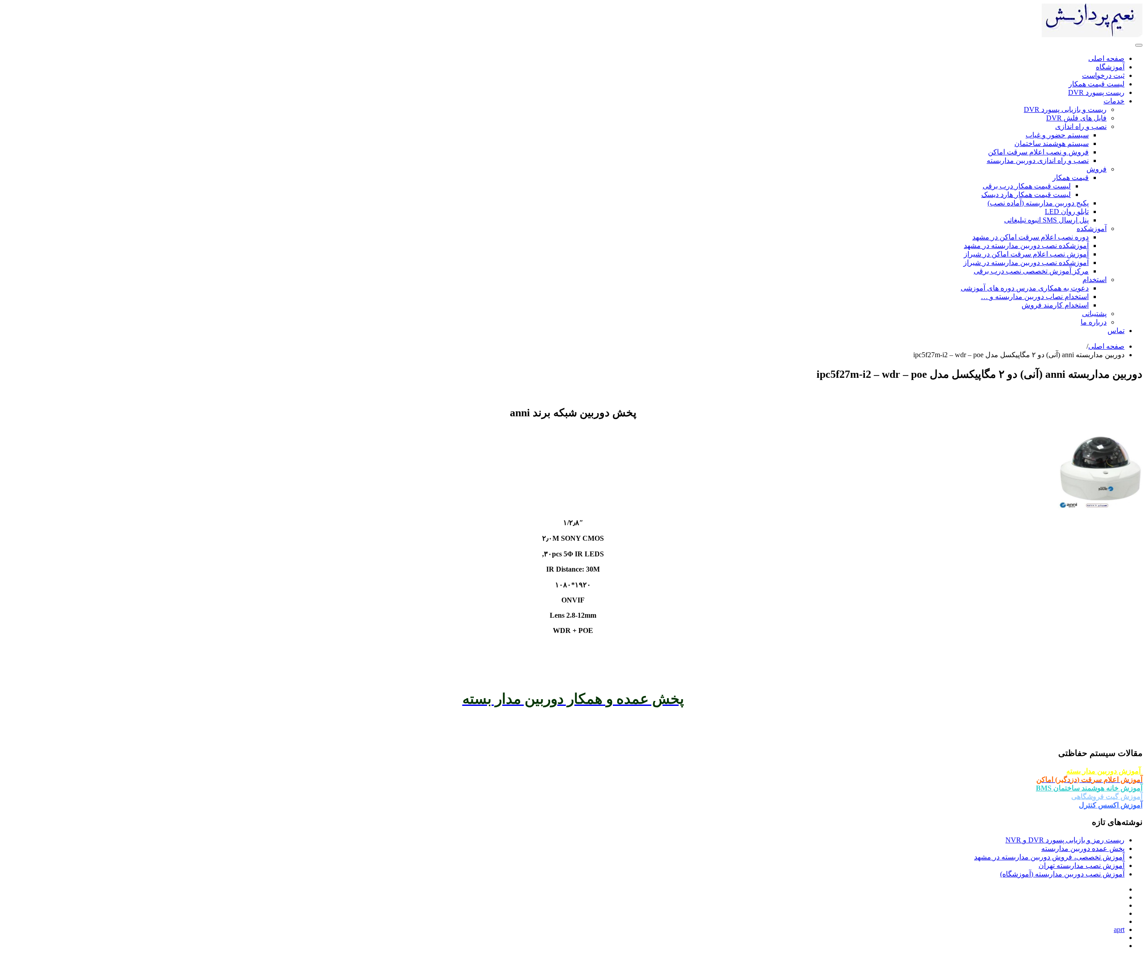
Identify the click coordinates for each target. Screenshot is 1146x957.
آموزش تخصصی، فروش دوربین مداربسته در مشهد (1049, 857)
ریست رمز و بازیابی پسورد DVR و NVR (1065, 840)
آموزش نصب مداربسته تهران (1082, 865)
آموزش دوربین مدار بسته (1104, 771)
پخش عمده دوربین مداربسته (1083, 848)
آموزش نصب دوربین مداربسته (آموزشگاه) (1062, 874)
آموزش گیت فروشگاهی (1106, 796)
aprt (1119, 929)
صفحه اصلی (1106, 346)
